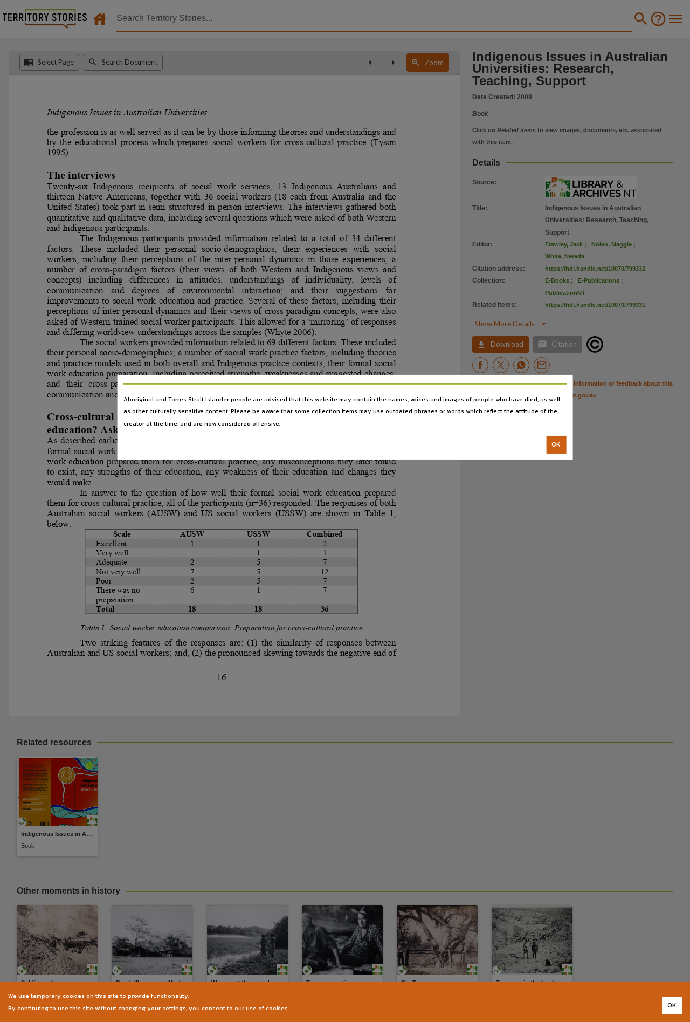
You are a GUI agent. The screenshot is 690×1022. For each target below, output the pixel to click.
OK (556, 444)
